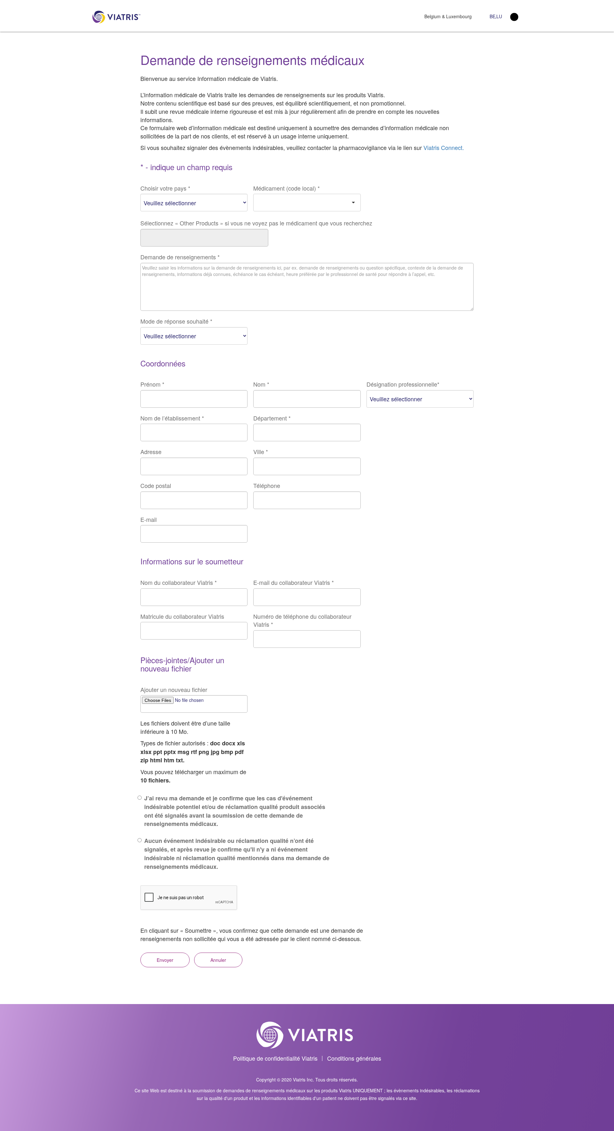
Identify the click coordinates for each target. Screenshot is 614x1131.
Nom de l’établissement (172, 418)
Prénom (152, 384)
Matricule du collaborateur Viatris (182, 616)
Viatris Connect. (443, 147)
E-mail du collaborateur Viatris (293, 582)
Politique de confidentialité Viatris (275, 1058)
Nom (261, 384)
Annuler (218, 960)
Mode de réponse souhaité (176, 321)
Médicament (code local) (286, 188)
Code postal (155, 486)
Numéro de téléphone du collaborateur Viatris (302, 620)
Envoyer (165, 960)
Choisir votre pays (165, 188)
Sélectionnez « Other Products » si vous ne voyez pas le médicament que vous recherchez (256, 223)
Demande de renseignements (180, 257)
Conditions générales (354, 1058)
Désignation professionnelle (402, 384)
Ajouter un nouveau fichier (173, 690)
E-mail (148, 519)
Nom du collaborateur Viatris (178, 582)
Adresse (150, 452)
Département (272, 418)
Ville (260, 452)
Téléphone (266, 486)
